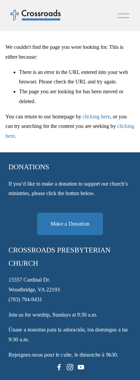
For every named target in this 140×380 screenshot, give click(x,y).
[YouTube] (80, 367)
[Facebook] (59, 367)
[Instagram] (70, 367)
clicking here (96, 116)
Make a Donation (70, 224)
